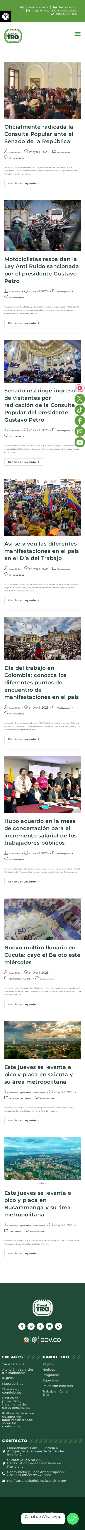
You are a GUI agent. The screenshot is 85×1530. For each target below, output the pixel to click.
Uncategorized (64, 152)
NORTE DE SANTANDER (20, 979)
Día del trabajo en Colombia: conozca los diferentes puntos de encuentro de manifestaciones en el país (41, 682)
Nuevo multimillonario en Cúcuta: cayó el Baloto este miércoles (42, 954)
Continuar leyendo (25, 182)
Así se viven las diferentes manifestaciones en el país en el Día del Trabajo (41, 551)
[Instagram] (31, 1326)
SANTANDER (15, 1231)
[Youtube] (49, 1326)
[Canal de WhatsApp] (73, 1519)
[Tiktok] (58, 1326)
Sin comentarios (16, 158)
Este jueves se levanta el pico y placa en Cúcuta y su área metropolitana (38, 1074)
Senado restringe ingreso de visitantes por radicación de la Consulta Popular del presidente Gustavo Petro (39, 405)
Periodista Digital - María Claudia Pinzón (27, 1092)
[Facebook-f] (40, 1326)
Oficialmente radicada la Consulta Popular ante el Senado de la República (38, 134)
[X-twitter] (22, 1326)
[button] (5, 16)
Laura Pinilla (14, 152)
